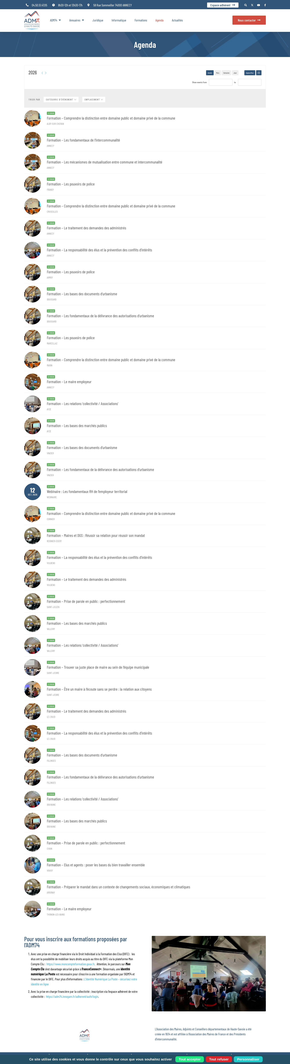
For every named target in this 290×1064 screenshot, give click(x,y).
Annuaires (74, 20)
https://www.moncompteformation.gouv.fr (70, 964)
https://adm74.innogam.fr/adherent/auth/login (72, 996)
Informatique (119, 20)
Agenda (159, 20)
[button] (245, 5)
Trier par (34, 100)
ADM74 (53, 20)
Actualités (177, 20)
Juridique (97, 20)
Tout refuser (219, 1059)
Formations (141, 20)
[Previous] (42, 73)
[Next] (45, 73)
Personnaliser (248, 1059)
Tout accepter (190, 1059)
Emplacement (93, 99)
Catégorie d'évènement (60, 99)
